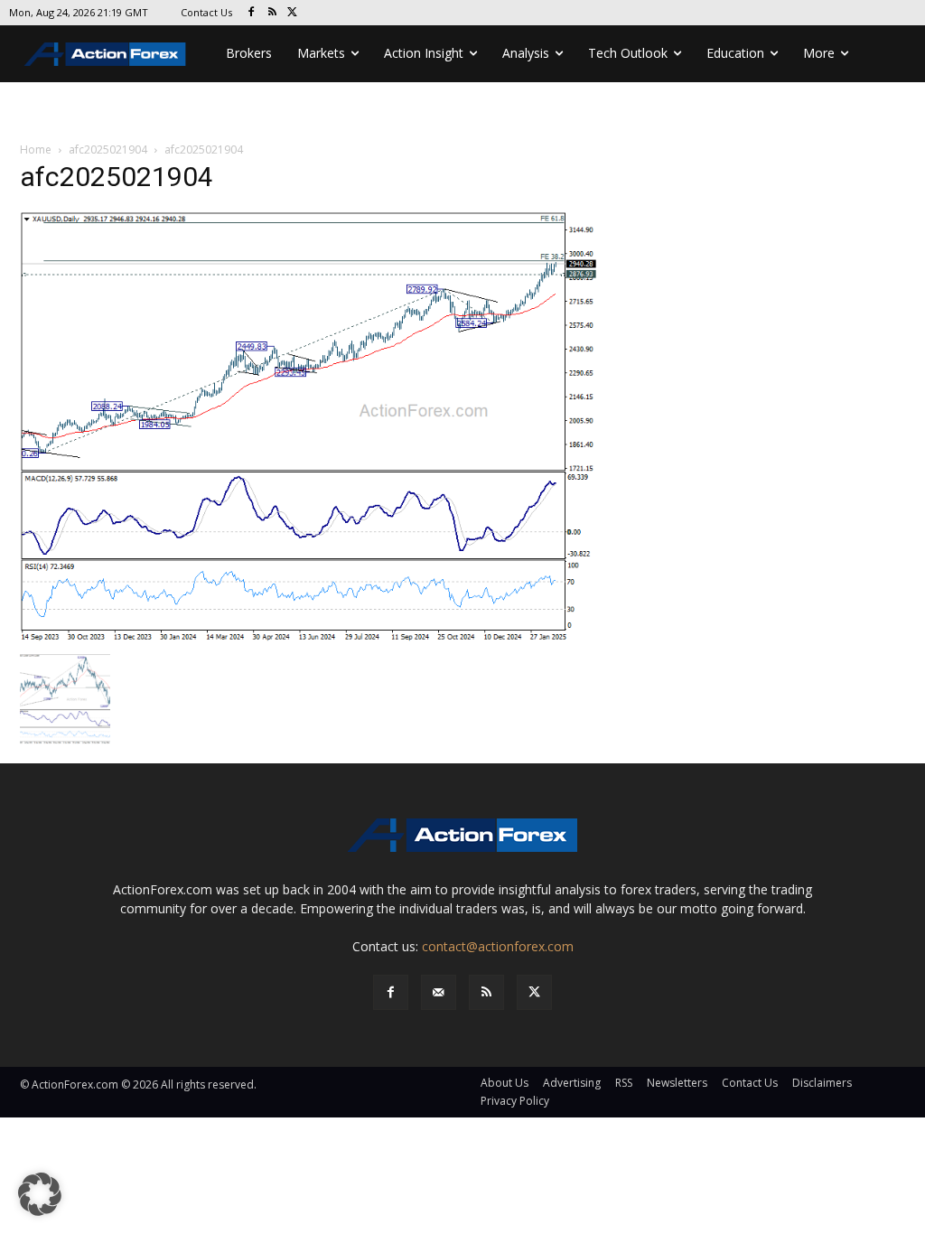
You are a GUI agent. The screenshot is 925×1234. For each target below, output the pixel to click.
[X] (293, 13)
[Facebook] (251, 13)
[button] (39, 1194)
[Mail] (438, 992)
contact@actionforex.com (498, 946)
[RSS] (272, 13)
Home (35, 149)
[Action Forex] (105, 53)
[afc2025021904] (309, 427)
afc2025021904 (108, 149)
